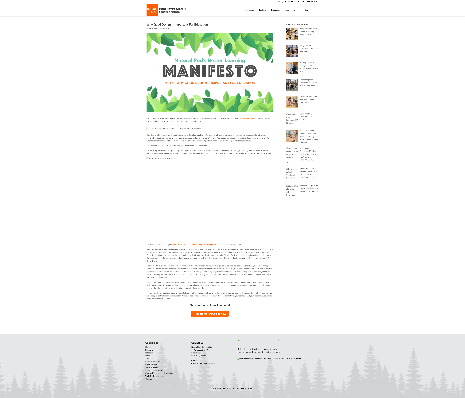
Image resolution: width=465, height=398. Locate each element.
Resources (275, 10)
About (296, 10)
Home (148, 347)
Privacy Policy (151, 364)
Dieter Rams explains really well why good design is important (197, 244)
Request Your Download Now (210, 313)
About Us (149, 358)
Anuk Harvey (153, 29)
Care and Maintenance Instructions (159, 373)
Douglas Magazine (246, 118)
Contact (307, 10)
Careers (148, 379)
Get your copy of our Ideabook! (210, 305)
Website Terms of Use (154, 376)
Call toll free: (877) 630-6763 (307, 2)
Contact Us (196, 360)
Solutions (250, 10)
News (287, 10)
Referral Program (152, 361)
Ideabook (149, 353)
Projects (262, 10)
